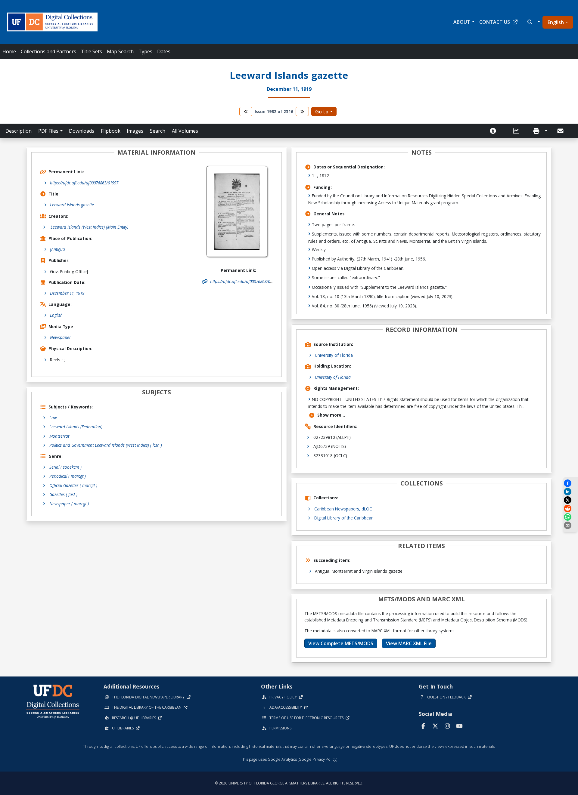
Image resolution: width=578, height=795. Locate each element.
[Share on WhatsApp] (570, 517)
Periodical (67, 476)
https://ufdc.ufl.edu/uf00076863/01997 (84, 183)
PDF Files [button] (48, 131)
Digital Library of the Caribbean (344, 518)
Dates (163, 51)
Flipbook (110, 131)
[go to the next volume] (302, 111)
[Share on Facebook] (570, 483)
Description (18, 131)
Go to (321, 111)
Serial (65, 467)
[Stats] (518, 131)
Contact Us (494, 22)
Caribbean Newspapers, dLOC (343, 509)
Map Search (120, 51)
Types (145, 51)
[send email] (570, 525)
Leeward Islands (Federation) (75, 427)
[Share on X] (570, 500)
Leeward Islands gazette (72, 205)
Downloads (81, 131)
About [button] (461, 22)
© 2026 (289, 783)
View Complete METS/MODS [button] (340, 643)
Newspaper (60, 337)
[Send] (561, 130)
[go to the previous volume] (246, 111)
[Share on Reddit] (570, 508)
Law (53, 418)
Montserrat (59, 436)
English (556, 22)
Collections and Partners (48, 51)
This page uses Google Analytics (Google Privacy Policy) (289, 759)
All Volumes (185, 131)
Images (135, 131)
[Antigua (57, 249)
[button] (533, 22)
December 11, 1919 (67, 293)
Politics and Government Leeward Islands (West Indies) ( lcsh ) (105, 445)
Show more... (331, 415)
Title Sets (91, 51)
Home (9, 51)
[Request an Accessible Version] (495, 131)
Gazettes (63, 494)
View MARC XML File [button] (409, 643)
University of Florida (334, 355)
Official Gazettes (73, 485)
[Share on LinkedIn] (570, 491)
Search (157, 131)
